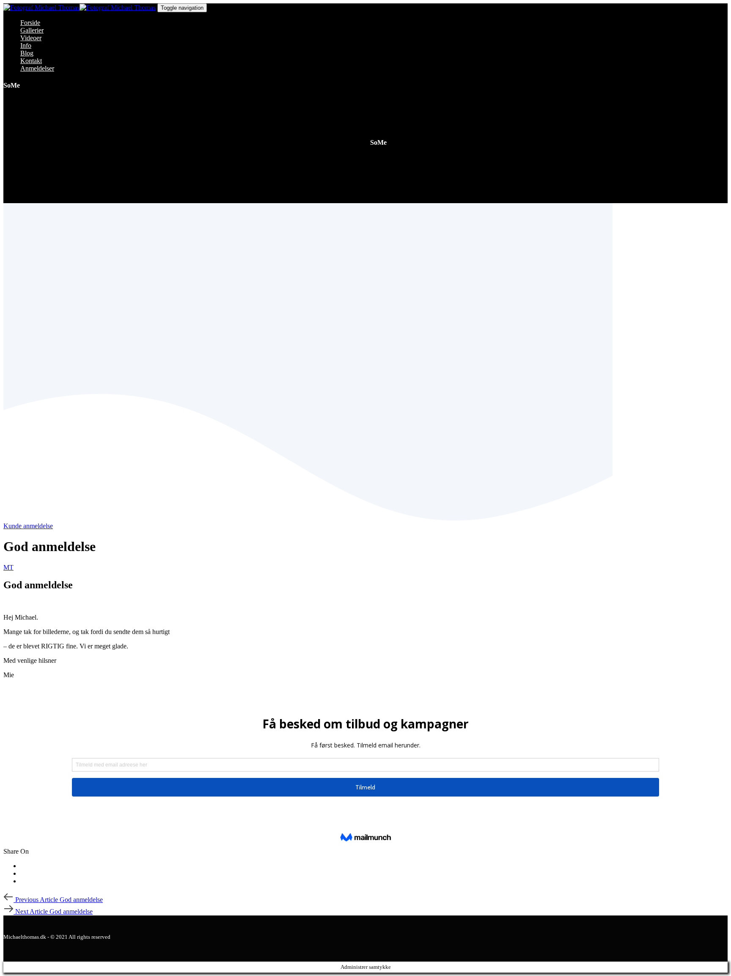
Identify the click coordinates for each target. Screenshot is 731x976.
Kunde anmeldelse (28, 525)
